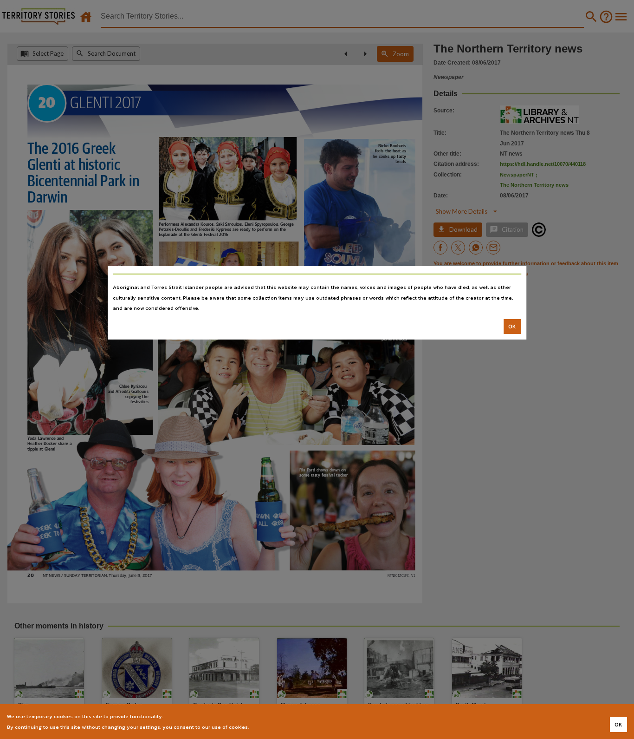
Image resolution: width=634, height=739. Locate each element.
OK (512, 326)
